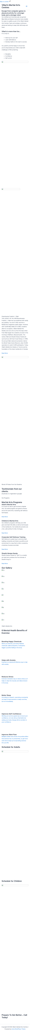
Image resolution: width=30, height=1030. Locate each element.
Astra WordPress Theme (18, 1029)
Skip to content (4, 1)
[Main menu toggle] (26, 6)
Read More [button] (5, 353)
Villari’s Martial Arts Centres (11, 6)
